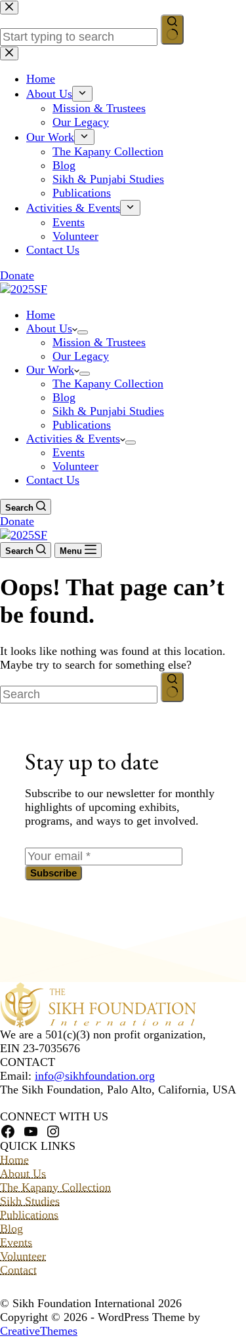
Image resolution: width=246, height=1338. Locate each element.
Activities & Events (73, 438)
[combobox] (78, 694)
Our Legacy (80, 356)
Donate (17, 521)
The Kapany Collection (107, 383)
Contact (18, 1269)
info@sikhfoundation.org (95, 1075)
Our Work (50, 369)
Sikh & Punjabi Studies (108, 411)
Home (40, 314)
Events (68, 452)
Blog (63, 397)
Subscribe (53, 872)
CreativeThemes (38, 1330)
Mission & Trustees (99, 342)
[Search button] (172, 687)
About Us (49, 328)
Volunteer (75, 466)
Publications (81, 424)
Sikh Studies (30, 1201)
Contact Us (52, 479)
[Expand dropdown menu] (82, 332)
